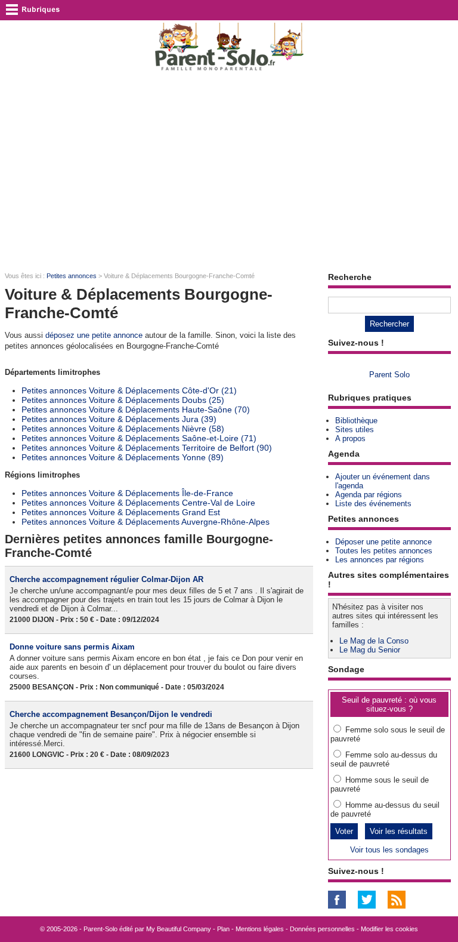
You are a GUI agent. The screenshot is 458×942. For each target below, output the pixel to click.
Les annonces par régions (379, 559)
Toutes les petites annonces (383, 550)
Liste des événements (373, 503)
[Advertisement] (229, 170)
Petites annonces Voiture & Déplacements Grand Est (120, 512)
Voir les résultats (399, 831)
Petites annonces (72, 275)
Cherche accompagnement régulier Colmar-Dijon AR (106, 579)
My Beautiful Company (178, 928)
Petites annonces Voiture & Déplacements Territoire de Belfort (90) (146, 447)
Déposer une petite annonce (383, 541)
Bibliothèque (356, 420)
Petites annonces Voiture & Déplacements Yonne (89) (122, 457)
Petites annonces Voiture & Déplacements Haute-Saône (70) (135, 409)
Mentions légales (260, 928)
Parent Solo (389, 374)
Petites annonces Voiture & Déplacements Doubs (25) (122, 400)
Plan (223, 928)
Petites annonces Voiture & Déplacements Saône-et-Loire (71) (138, 438)
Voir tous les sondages (389, 849)
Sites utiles (354, 429)
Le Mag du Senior (369, 649)
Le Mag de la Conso (374, 640)
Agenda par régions (368, 494)
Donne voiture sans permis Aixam (72, 646)
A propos (350, 438)
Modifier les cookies (389, 928)
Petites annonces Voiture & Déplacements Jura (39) (118, 419)
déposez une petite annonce (94, 335)
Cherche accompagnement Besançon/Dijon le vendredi (111, 714)
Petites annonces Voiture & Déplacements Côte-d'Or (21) (129, 390)
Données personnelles (322, 928)
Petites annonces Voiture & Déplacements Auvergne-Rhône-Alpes (145, 522)
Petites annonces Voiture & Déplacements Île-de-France (127, 493)
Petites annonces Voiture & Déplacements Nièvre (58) (122, 428)
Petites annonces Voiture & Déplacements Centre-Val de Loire (138, 502)
